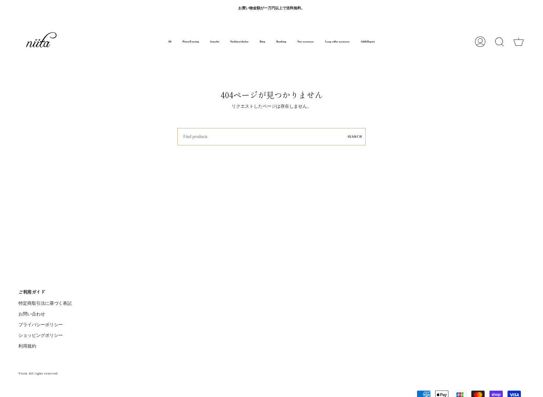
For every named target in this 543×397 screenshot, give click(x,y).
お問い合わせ (31, 314)
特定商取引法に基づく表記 (45, 303)
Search (355, 136)
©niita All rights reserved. (38, 373)
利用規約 (27, 346)
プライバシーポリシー (40, 324)
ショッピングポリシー (40, 335)
